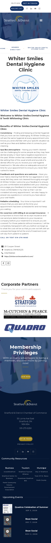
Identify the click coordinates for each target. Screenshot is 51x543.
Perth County (41, 480)
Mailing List (17, 8)
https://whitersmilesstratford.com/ (18, 256)
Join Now (25, 377)
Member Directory (15, 48)
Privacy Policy (25, 444)
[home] (16, 19)
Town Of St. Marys (41, 476)
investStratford (9, 472)
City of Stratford (41, 472)
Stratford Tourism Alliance (25, 473)
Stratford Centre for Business (9, 477)
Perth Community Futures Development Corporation (9, 486)
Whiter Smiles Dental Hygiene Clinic (38, 48)
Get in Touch (30, 3)
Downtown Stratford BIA (25, 480)
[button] (41, 20)
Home (2, 48)
